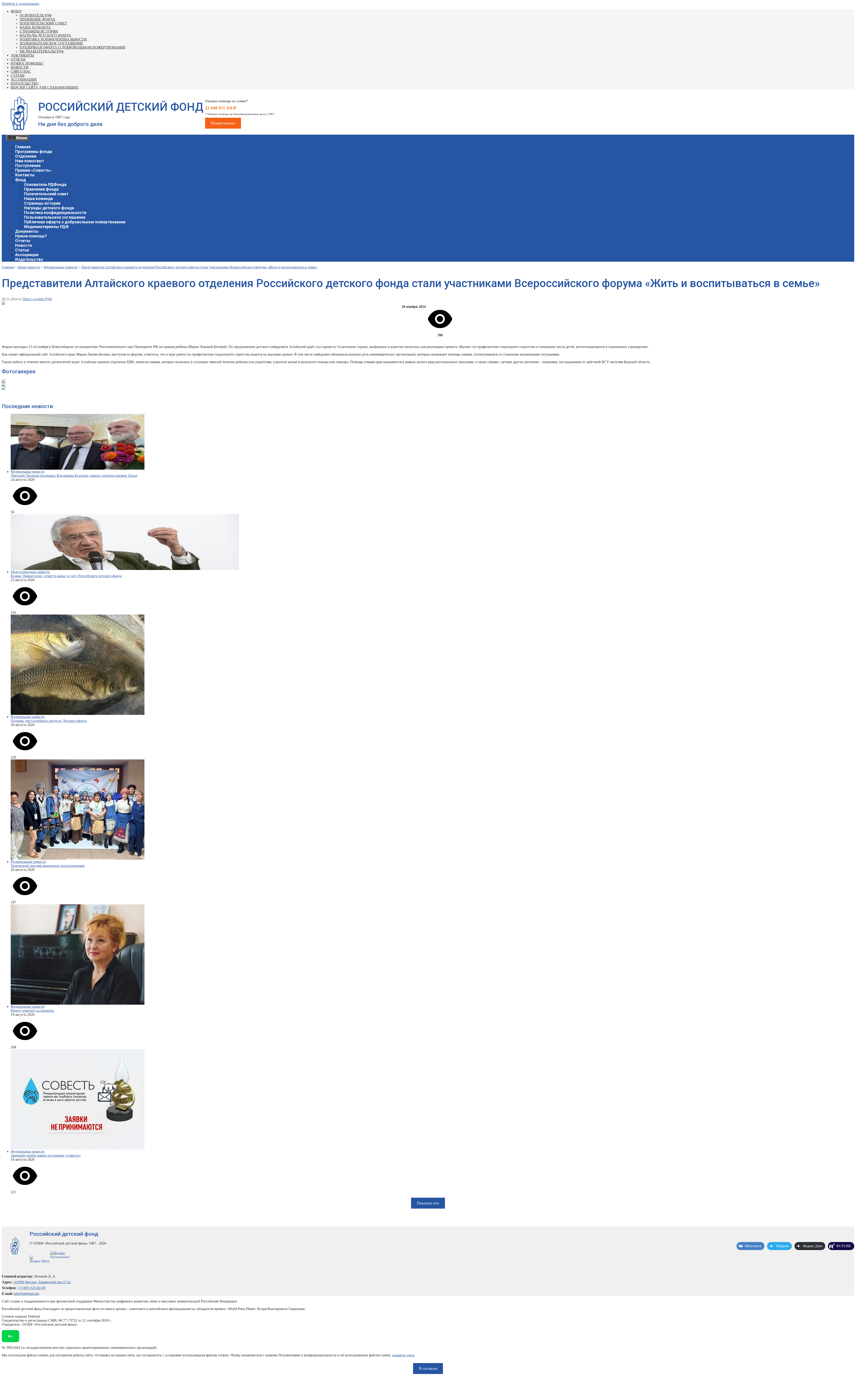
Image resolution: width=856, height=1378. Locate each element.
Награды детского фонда (45, 35)
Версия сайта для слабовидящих (44, 87)
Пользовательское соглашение (51, 43)
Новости (20, 67)
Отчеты (18, 59)
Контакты (25, 175)
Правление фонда (37, 19)
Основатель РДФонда (45, 184)
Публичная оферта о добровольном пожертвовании (72, 47)
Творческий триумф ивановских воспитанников (47, 866)
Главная (23, 146)
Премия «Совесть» (33, 170)
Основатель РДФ (36, 15)
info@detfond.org (26, 1294)
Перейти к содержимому (20, 4)
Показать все (428, 1203)
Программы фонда (33, 151)
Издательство (25, 83)
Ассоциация (24, 79)
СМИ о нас (21, 71)
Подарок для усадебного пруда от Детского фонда (49, 721)
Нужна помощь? (27, 63)
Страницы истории (39, 31)
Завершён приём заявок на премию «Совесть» (46, 1155)
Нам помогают (29, 160)
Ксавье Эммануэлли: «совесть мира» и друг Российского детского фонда (66, 576)
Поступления (28, 165)
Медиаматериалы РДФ (42, 51)
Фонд (16, 11)
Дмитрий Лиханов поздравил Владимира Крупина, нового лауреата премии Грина (74, 475)
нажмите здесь (403, 1355)
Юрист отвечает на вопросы (32, 1010)
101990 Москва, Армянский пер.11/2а (42, 1282)
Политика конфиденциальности (53, 39)
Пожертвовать (223, 123)
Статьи (18, 75)
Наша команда (35, 27)
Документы (22, 55)
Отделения (25, 156)
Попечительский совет (43, 23)
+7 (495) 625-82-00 (31, 1288)
